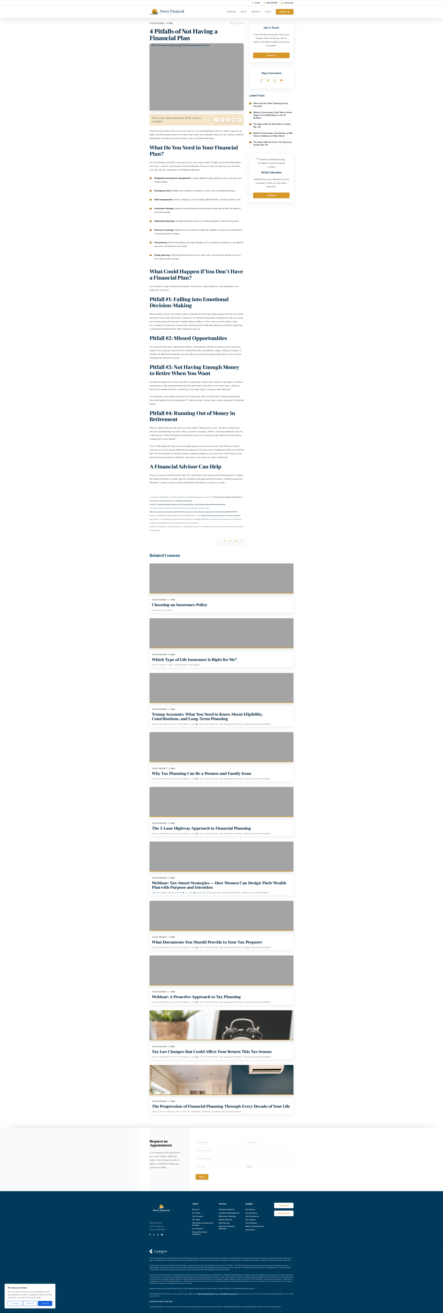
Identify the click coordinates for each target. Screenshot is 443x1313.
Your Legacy (250, 1220)
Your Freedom (251, 1223)
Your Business (251, 1213)
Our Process (197, 1216)
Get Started (271, 195)
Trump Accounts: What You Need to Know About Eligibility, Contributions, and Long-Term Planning (207, 716)
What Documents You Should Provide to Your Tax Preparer (207, 942)
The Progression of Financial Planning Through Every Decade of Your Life (221, 1106)
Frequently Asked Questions (199, 1233)
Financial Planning (226, 1209)
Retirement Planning (227, 1216)
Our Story (196, 1213)
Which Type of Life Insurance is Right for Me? (194, 659)
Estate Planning (225, 1220)
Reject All (30, 1303)
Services (231, 12)
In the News (250, 1230)
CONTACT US (284, 12)
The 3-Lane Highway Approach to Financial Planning (201, 828)
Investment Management (229, 1213)
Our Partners (197, 1229)
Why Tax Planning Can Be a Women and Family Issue (201, 773)
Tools (268, 12)
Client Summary (284, 1213)
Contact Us (271, 55)
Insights (256, 12)
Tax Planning (224, 1223)
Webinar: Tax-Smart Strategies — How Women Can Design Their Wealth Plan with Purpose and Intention (219, 885)
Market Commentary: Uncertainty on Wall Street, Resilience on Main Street (272, 134)
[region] (30, 1296)
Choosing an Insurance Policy (180, 605)
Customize (15, 1303)
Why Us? (196, 1209)
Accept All (45, 1303)
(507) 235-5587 (272, 3)
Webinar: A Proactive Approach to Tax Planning (196, 997)
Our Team (196, 1220)
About (244, 12)
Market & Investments (254, 1226)
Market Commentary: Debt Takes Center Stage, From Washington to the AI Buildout (272, 115)
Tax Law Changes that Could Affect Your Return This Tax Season (212, 1051)
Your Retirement (252, 1216)
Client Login (288, 3)
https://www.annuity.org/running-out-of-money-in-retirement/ (220, 515)
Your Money (250, 1209)
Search (257, 3)
